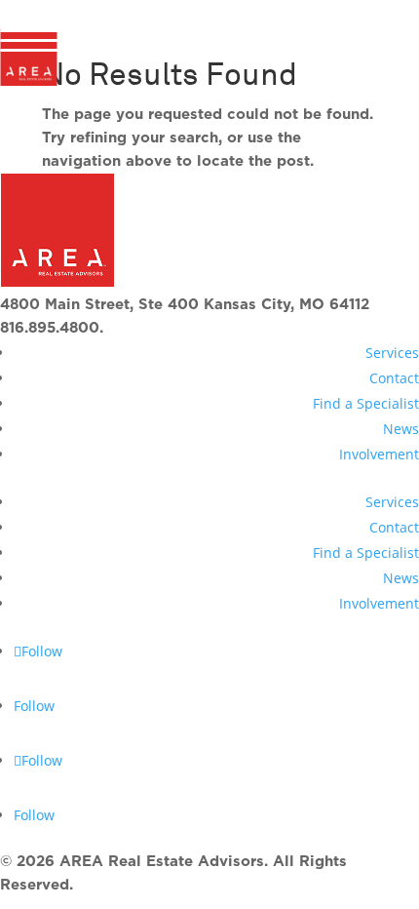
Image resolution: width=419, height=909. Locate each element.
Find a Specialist (366, 403)
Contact (394, 378)
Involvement (379, 454)
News (401, 428)
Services (392, 352)
